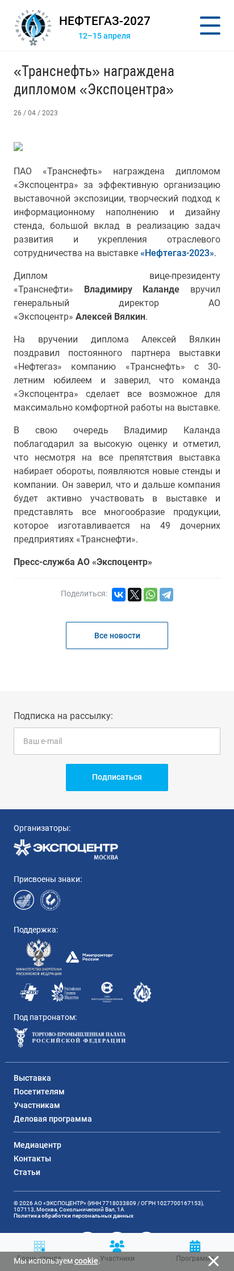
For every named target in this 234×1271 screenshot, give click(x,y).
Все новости (117, 635)
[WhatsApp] (150, 594)
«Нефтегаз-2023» (177, 253)
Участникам (37, 1105)
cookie (86, 1260)
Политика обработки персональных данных (73, 1216)
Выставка (32, 1077)
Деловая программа (53, 1118)
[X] (134, 594)
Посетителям (39, 1091)
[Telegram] (166, 594)
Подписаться (117, 776)
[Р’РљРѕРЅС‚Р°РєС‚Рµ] (119, 594)
